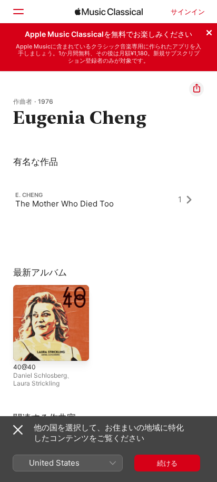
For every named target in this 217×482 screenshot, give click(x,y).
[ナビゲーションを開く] (17, 11)
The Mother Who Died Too (64, 203)
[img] (109, 11)
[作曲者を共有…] (196, 89)
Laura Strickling (36, 383)
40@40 (24, 367)
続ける (167, 463)
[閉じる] (209, 31)
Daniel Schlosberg (40, 375)
